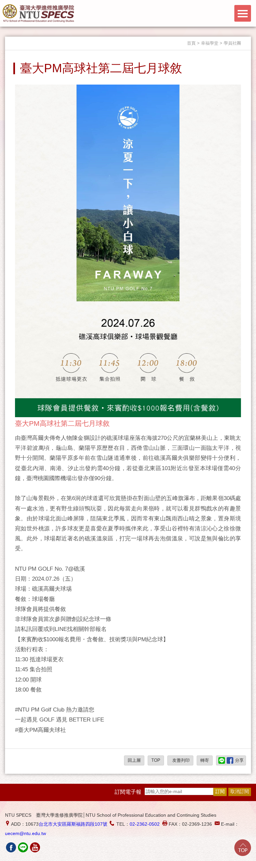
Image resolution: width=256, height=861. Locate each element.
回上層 (134, 760)
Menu (242, 13)
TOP (155, 760)
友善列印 (180, 760)
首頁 (191, 43)
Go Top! (242, 847)
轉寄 (204, 760)
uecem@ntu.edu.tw (25, 833)
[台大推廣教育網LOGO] (38, 13)
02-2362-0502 (145, 824)
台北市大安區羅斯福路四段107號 (73, 824)
